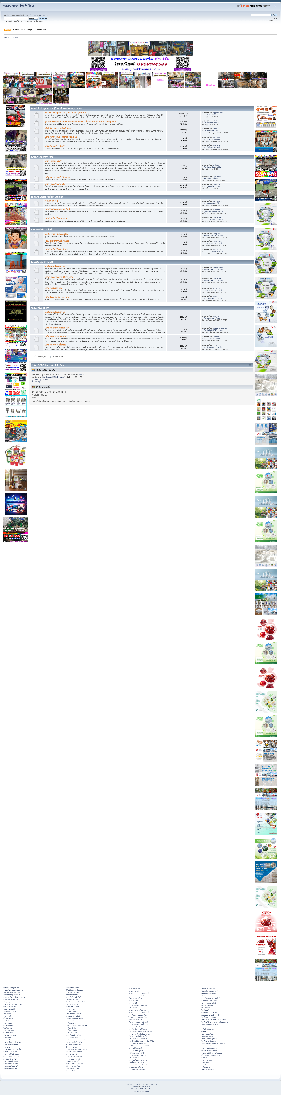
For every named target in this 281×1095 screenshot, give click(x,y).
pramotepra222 (218, 268)
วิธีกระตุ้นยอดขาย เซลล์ (209, 991)
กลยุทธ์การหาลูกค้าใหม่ (11, 987)
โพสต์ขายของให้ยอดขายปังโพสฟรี (140, 1031)
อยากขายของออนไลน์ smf (137, 1010)
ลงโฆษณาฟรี (206, 1067)
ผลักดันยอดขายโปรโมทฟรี (210, 1015)
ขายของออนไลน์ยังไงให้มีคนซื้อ (139, 993)
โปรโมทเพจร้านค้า (207, 1070)
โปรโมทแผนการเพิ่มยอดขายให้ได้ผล (213, 1020)
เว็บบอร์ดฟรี (205, 1008)
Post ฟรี (204, 1058)
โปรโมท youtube (71, 1030)
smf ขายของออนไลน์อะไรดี (138, 1005)
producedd (216, 129)
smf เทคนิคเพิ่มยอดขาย (137, 1070)
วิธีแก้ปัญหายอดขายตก (209, 993)
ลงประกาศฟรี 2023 (10, 1068)
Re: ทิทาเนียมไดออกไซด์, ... (213, 123)
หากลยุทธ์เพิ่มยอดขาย (73, 987)
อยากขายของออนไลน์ (73, 1059)
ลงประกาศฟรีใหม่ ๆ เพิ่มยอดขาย (212, 1053)
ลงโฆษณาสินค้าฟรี (10, 1011)
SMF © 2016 (140, 1084)
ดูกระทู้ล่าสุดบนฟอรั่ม (40, 379)
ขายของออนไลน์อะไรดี (209, 1001)
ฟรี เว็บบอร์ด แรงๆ (72, 1047)
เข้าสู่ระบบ (32, 15)
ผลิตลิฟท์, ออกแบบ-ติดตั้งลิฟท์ (58, 128)
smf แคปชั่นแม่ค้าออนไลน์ (137, 1043)
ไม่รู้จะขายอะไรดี (134, 989)
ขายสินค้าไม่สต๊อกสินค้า (137, 996)
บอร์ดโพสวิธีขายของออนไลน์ (57, 209)
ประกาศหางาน (8, 1033)
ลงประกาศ (7, 1037)
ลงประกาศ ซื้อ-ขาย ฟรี (73, 1014)
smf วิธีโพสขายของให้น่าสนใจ (139, 1065)
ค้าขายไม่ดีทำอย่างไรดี (73, 997)
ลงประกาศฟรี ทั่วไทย (10, 1064)
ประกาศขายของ (8, 1030)
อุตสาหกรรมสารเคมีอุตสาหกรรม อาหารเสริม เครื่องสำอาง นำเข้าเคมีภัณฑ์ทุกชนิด (80, 122)
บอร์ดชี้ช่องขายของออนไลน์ (57, 297)
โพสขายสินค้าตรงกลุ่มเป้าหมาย (76, 1049)
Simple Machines (151, 1084)
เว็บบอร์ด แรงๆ (51, 201)
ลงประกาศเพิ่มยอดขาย (209, 1048)
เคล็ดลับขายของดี (72, 995)
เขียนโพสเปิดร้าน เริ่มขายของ (57, 241)
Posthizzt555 (217, 210)
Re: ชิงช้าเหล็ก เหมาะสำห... (213, 147)
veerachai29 (217, 233)
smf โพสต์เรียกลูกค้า (136, 1050)
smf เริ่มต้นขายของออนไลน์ (138, 1015)
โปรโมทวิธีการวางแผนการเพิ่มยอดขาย (214, 1022)
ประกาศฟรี (7, 1016)
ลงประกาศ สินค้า (71, 1009)
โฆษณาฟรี (7, 1014)
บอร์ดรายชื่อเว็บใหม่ (53, 288)
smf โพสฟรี (133, 1003)
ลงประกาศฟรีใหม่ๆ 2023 (74, 1018)
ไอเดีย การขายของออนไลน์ (56, 234)
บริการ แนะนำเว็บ (9, 1035)
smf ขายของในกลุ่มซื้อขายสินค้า (139, 1034)
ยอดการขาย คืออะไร (208, 1034)
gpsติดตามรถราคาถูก (220, 328)
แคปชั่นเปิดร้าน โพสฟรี (137, 1062)
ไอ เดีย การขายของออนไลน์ (138, 1017)
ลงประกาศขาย (8, 1023)
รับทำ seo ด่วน (134, 1001)
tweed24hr (216, 337)
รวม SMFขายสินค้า (72, 1004)
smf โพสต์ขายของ (135, 1058)
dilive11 (82, 375)
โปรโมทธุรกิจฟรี (71, 1021)
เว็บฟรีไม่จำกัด (8, 1018)
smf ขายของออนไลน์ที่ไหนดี (138, 1024)
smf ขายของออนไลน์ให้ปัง (137, 1055)
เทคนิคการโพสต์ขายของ (137, 1027)
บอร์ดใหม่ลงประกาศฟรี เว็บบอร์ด (59, 277)
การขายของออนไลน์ (72, 1068)
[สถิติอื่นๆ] (36, 382)
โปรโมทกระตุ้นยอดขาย (55, 266)
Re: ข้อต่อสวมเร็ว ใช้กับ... (212, 178)
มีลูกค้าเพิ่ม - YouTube (209, 1012)
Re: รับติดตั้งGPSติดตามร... (213, 330)
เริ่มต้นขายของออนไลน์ (73, 1061)
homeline (216, 296)
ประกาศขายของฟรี (207, 1060)
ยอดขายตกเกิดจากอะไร (209, 1027)
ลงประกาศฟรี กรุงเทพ (10, 1061)
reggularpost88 (218, 113)
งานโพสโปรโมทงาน (72, 999)
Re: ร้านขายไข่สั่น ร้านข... (213, 338)
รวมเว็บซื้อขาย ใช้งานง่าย (12, 1042)
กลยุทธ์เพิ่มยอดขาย (72, 992)
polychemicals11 (218, 121)
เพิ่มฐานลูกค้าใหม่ (9, 1002)
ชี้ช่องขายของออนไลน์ (73, 1066)
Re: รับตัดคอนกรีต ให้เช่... (213, 203)
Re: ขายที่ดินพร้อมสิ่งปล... (212, 318)
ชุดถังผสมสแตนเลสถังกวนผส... (214, 212)
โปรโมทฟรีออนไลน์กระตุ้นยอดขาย (213, 1043)
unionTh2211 (217, 250)
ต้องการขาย (7, 1047)
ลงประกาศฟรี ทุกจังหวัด (11, 1045)
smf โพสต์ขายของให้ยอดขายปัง (139, 1029)
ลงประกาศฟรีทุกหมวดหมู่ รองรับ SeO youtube (65, 112)
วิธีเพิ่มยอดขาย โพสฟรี (136, 1067)
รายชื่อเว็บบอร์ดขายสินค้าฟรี (75, 1040)
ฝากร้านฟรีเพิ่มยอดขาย (209, 1050)
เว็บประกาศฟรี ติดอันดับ (11, 1056)
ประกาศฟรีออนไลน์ (72, 1006)
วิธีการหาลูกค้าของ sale (11, 992)
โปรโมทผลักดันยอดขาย (209, 1017)
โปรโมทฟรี (205, 1010)
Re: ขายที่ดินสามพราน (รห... (213, 298)
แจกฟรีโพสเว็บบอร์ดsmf (74, 1035)
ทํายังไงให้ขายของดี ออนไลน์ (13, 990)
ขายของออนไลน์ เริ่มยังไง (74, 1064)
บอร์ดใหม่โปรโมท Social (56, 218)
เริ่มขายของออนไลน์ (135, 998)
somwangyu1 (217, 176)
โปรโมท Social (71, 1028)
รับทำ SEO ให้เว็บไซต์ (18, 6)
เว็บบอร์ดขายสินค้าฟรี (73, 1045)
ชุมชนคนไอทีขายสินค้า (73, 1016)
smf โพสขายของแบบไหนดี (138, 1039)
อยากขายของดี (134, 991)
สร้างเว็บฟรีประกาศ (72, 1071)
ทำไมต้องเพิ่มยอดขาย (208, 1029)
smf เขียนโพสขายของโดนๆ (138, 1060)
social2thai (216, 184)
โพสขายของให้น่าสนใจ (55, 184)
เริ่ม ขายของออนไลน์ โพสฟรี (138, 1022)
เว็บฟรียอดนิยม (8, 1026)
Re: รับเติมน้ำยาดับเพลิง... (213, 186)
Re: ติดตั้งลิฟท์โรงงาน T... (212, 131)
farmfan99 (216, 345)
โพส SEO (204, 1065)
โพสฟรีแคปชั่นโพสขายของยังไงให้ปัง (141, 1041)
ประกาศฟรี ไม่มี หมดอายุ (11, 1054)
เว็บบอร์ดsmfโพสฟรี (72, 1037)
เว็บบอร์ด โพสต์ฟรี (72, 1011)
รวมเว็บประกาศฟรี (9, 1006)
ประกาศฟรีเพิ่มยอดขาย (209, 1046)
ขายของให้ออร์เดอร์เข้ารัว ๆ (138, 1048)
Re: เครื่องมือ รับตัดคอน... (212, 139)
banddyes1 (217, 145)
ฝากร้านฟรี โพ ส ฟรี (10, 1059)
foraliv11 (216, 165)
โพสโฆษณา (7, 1028)
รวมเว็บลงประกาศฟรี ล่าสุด (12, 1004)
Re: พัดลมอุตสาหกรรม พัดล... (214, 347)
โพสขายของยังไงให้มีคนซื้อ (138, 1036)
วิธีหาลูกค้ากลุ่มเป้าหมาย (11, 995)
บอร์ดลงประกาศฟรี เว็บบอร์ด (57, 177)
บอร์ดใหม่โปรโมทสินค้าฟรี (56, 249)
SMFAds (136, 1086)
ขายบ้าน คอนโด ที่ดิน (10, 1052)
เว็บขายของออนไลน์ (135, 1020)
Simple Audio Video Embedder (141, 1089)
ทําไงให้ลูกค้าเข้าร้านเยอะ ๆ (75, 990)
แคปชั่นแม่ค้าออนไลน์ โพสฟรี (139, 1046)
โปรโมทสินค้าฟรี (71, 1023)
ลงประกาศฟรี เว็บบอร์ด (74, 1042)
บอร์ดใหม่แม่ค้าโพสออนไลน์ (57, 328)
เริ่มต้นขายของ (206, 996)
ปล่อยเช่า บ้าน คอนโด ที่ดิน (12, 1049)
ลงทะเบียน (44, 15)
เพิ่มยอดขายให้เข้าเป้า (208, 1005)
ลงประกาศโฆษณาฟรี (10, 1066)
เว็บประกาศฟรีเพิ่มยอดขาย (210, 1055)
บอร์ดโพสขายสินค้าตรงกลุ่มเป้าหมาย (61, 137)
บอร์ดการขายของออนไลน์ (56, 336)
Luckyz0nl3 (217, 217)
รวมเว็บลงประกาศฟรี (10, 1071)
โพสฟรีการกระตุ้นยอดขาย (210, 1039)
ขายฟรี (203, 1031)
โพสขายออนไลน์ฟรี (53, 161)
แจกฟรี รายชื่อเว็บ (72, 1033)
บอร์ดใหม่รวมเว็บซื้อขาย (55, 345)
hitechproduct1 (218, 137)
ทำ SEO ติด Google (10, 1021)
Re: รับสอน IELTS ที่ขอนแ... (213, 115)
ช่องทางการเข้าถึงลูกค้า (11, 999)
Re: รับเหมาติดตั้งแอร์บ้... (212, 167)
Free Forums (146, 1086)
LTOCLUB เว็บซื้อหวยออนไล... (214, 220)
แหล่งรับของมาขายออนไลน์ (210, 998)
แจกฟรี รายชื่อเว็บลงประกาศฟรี (76, 1026)
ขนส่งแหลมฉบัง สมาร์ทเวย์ (213, 243)
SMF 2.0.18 (130, 1084)
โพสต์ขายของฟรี (9, 1009)
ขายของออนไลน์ (71, 1054)
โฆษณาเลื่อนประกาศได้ (74, 1052)
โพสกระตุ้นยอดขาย (208, 989)
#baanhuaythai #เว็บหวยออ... (214, 235)
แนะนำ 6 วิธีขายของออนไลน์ (75, 1056)
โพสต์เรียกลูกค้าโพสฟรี (54, 146)
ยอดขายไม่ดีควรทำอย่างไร (210, 1024)
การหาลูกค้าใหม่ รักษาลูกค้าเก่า (14, 997)
